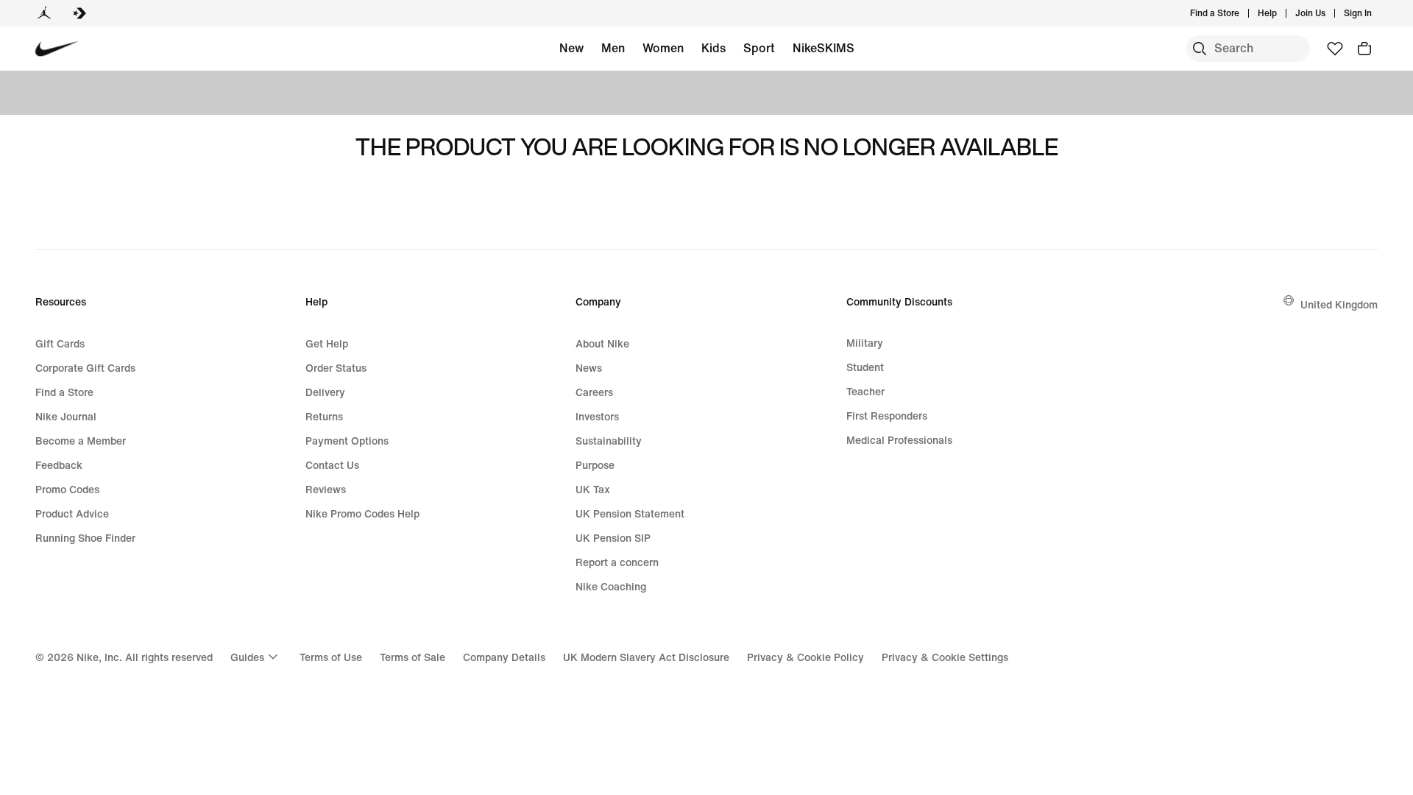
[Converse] (79, 13)
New (571, 48)
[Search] (1199, 48)
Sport (759, 48)
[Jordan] (44, 13)
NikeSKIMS (823, 48)
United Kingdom (1339, 304)
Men (613, 48)
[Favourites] (1335, 48)
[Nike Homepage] (57, 49)
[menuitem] (1281, 13)
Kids (713, 48)
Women (663, 48)
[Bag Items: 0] (1364, 48)
